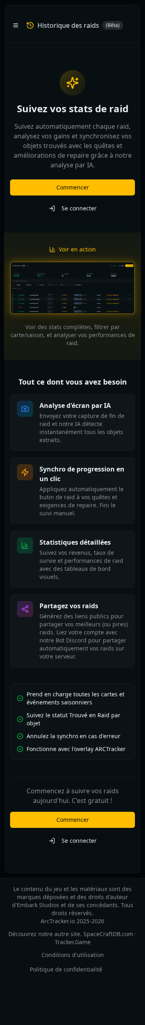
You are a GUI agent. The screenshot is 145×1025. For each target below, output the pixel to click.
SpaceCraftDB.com (108, 934)
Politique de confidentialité (66, 969)
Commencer (72, 187)
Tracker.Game (73, 942)
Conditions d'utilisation (72, 955)
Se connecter (79, 208)
